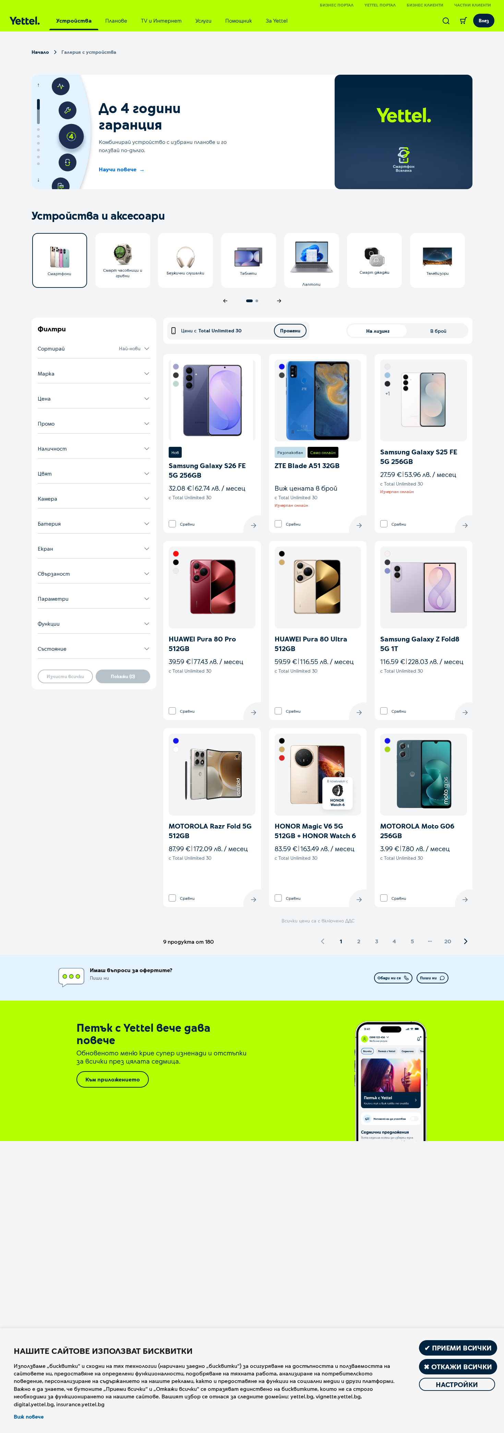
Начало (40, 52)
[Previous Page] (323, 941)
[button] (94, 348)
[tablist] (172, 20)
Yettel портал (380, 4)
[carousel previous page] (225, 300)
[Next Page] (465, 941)
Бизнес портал (336, 4)
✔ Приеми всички (458, 1348)
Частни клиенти (472, 4)
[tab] (73, 20)
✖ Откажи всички (458, 1366)
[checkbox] (172, 523)
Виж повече (29, 1416)
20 (447, 941)
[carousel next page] (279, 300)
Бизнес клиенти (425, 4)
